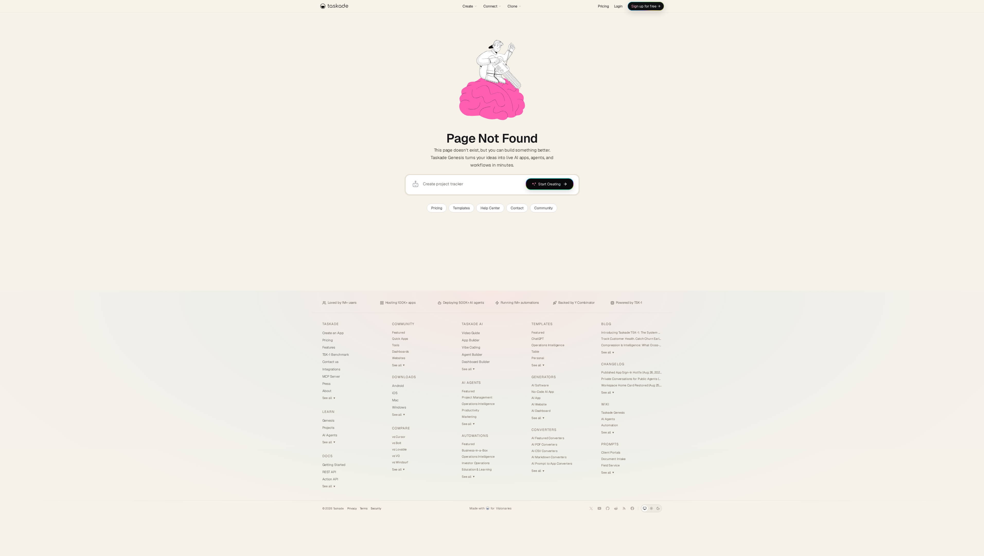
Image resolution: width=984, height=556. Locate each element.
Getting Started (333, 465)
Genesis (328, 420)
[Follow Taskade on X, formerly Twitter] (591, 508)
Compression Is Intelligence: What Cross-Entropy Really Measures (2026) (631, 345)
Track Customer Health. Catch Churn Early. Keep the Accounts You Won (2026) (631, 339)
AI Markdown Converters (548, 457)
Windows (399, 407)
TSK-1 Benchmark (335, 354)
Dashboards (400, 352)
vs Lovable (399, 449)
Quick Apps (400, 339)
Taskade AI (472, 324)
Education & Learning (477, 469)
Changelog (612, 364)
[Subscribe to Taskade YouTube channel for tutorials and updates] (599, 508)
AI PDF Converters (544, 444)
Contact (517, 208)
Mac (395, 400)
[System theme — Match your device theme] (645, 508)
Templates (461, 208)
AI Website (539, 404)
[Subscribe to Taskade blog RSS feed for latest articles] (624, 508)
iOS (394, 393)
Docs (327, 456)
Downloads (404, 377)
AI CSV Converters (544, 451)
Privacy (352, 508)
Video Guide (471, 333)
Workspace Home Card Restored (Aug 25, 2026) (631, 385)
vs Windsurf (400, 462)
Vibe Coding (471, 347)
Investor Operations (476, 463)
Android (398, 386)
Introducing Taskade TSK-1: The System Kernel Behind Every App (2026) (631, 333)
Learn (328, 412)
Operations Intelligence (478, 404)
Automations (475, 435)
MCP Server (331, 376)
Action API (330, 479)
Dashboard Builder (476, 362)
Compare (401, 428)
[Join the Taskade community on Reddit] (616, 508)
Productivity (470, 410)
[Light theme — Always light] (651, 508)
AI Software (539, 385)
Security (376, 508)
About (327, 391)
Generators (543, 377)
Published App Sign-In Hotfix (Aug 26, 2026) (631, 372)
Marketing (469, 417)
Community (543, 208)
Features (328, 347)
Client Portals (610, 452)
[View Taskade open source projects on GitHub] (608, 508)
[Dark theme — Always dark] (658, 508)
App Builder (471, 340)
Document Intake (613, 459)
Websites (398, 358)
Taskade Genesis (613, 413)
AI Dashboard (540, 411)
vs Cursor (398, 437)
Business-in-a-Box (475, 450)
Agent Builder (472, 354)
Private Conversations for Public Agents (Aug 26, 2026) (631, 379)
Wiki (605, 404)
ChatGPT (537, 339)
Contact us (330, 362)
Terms (364, 508)
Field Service (610, 465)
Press (326, 383)
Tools (395, 345)
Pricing (603, 6)
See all (328, 398)
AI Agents (329, 435)
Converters (543, 430)
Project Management (477, 397)
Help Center (490, 208)
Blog (606, 324)
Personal (537, 358)
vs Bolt (396, 443)
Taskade (330, 324)
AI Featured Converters (547, 438)
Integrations (331, 369)
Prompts (609, 444)
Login (618, 6)
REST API (329, 472)
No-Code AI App (542, 392)
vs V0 (396, 456)
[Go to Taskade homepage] (492, 80)
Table (535, 352)
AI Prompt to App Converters (551, 464)
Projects (328, 427)
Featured (398, 333)
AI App (535, 398)
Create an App (333, 333)
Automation (609, 425)
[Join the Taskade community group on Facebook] (632, 508)
